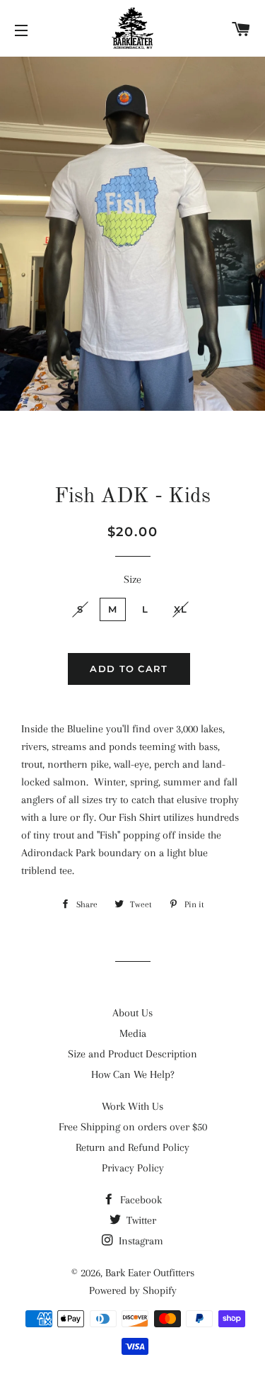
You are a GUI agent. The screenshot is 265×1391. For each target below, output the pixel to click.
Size (132, 579)
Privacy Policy (133, 1168)
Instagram (139, 1240)
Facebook (139, 1199)
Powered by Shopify (133, 1290)
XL (181, 609)
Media (132, 1033)
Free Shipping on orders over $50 (133, 1126)
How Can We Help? (133, 1074)
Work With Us (132, 1106)
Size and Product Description (132, 1053)
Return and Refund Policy (132, 1147)
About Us (132, 1012)
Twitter (140, 1220)
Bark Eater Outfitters (149, 1272)
